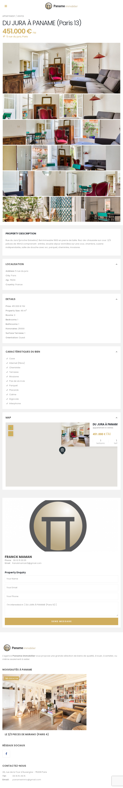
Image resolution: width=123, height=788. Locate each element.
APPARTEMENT (8, 16)
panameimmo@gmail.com (26, 779)
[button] (68, 456)
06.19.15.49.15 (18, 775)
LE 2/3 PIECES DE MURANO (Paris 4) (27, 734)
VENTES (20, 16)
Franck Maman (18, 557)
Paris (25, 36)
